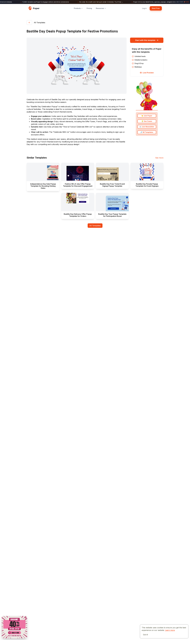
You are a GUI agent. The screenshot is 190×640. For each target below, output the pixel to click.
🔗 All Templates (146, 132)
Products (77, 8)
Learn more (170, 630)
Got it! (145, 635)
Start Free (156, 8)
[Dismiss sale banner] (25, 617)
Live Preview (148, 73)
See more (159, 158)
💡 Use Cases (146, 121)
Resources (100, 8)
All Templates (95, 225)
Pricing (89, 8)
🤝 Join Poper (146, 116)
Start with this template (145, 40)
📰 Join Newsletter (146, 127)
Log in (144, 8)
